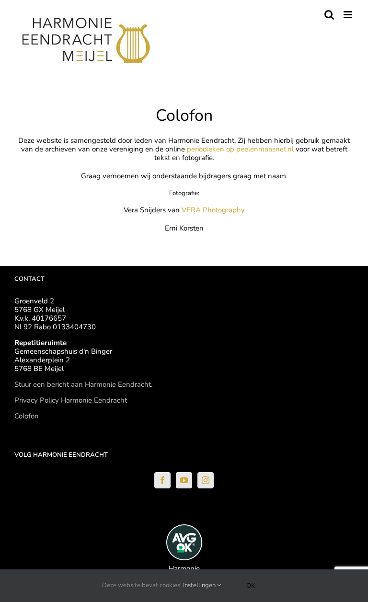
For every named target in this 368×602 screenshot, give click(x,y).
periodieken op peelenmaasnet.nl (240, 149)
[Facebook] (162, 480)
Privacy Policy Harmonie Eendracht (70, 400)
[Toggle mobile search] (329, 15)
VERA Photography (213, 210)
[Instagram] (205, 480)
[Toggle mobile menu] (349, 15)
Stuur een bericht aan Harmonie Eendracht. (83, 384)
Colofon (26, 416)
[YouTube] (184, 480)
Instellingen (200, 585)
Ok (250, 585)
